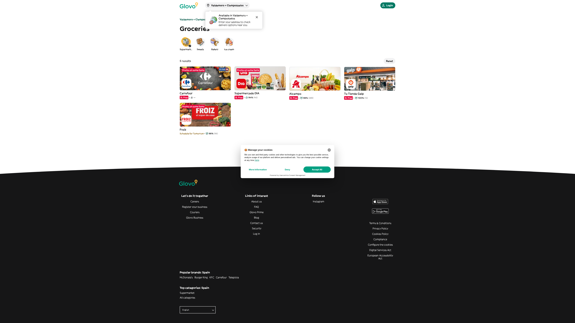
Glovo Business (194, 217)
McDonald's (186, 277)
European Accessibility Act (380, 257)
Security (256, 228)
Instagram (318, 201)
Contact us (256, 222)
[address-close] (257, 17)
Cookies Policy (380, 233)
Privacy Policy (380, 228)
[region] (287, 43)
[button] (186, 43)
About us (256, 201)
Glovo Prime (257, 212)
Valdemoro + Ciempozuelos (196, 19)
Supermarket (187, 292)
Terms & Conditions (380, 223)
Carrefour (221, 277)
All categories (187, 297)
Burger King (201, 277)
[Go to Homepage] (189, 5)
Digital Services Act (380, 250)
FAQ (256, 206)
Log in (256, 233)
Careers (194, 201)
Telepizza (234, 277)
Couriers (194, 212)
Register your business (194, 206)
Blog (256, 217)
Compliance (380, 239)
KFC (211, 277)
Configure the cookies (380, 244)
